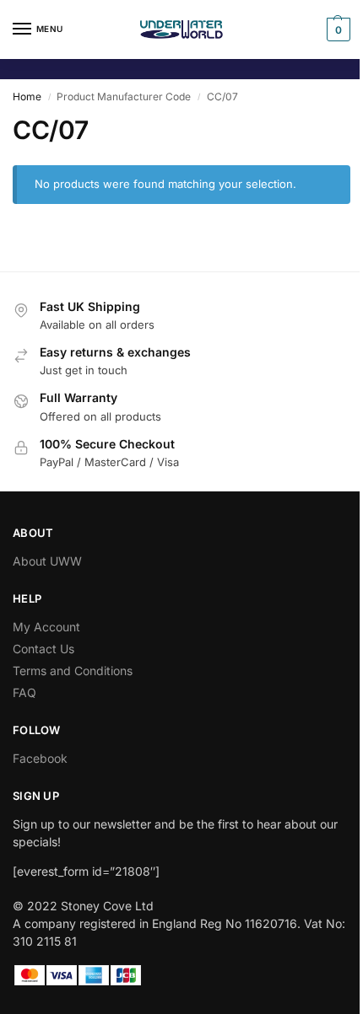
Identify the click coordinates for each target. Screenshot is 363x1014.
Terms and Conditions (73, 670)
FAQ (24, 692)
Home (27, 96)
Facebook (40, 758)
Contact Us (43, 648)
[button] (336, 29)
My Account (46, 627)
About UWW (47, 561)
